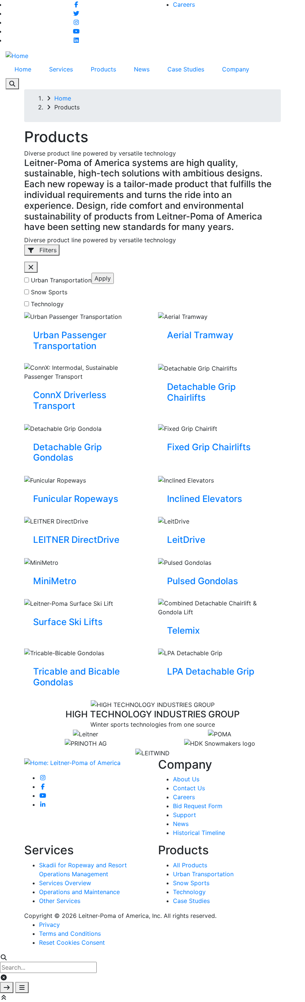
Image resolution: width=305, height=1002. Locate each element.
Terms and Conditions (70, 933)
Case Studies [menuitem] (185, 69)
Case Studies (191, 901)
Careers (184, 4)
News (181, 823)
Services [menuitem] (61, 69)
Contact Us (189, 788)
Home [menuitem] (23, 69)
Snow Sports (49, 292)
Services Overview (65, 883)
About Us (186, 779)
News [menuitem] (142, 69)
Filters (47, 250)
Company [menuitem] (235, 69)
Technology (47, 304)
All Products (190, 865)
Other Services (59, 901)
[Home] (17, 55)
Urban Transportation (61, 280)
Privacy (49, 924)
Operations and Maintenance (79, 892)
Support (184, 815)
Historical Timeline (199, 832)
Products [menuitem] (103, 69)
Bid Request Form (197, 806)
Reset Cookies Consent (72, 942)
